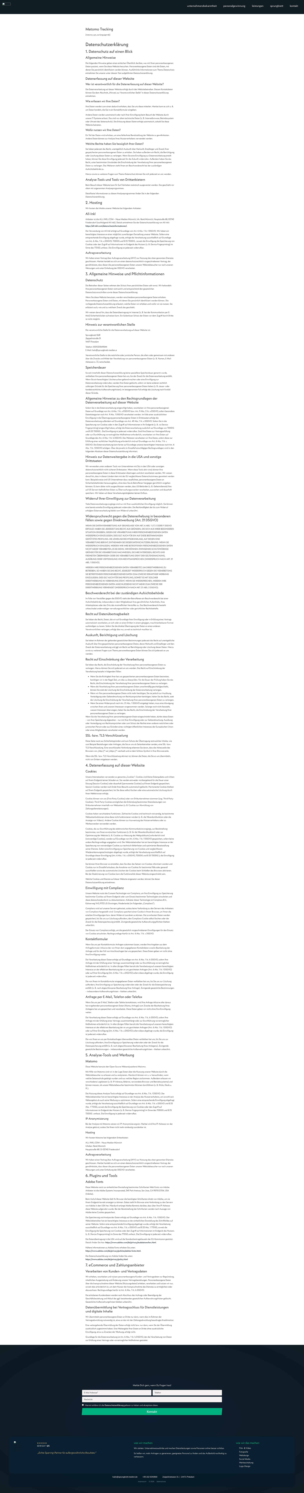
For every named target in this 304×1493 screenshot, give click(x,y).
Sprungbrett (276, 5)
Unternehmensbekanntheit (202, 5)
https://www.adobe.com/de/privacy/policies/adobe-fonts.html (113, 1251)
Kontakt (294, 5)
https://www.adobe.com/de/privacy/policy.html (107, 1259)
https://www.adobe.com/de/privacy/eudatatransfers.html (130, 1242)
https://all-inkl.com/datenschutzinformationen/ (106, 226)
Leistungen (258, 5)
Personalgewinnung (234, 5)
